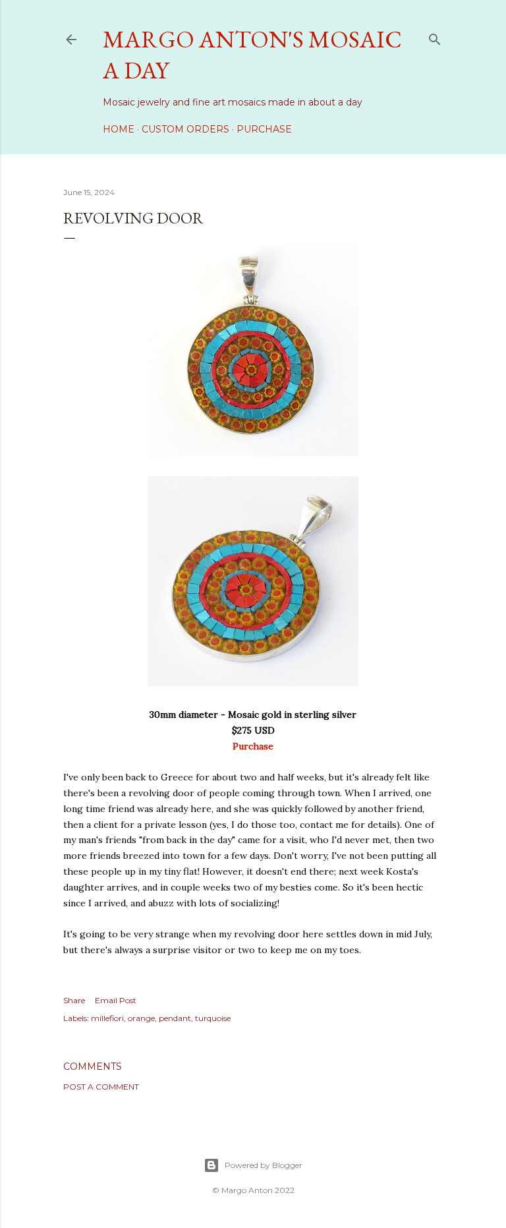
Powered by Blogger (263, 1165)
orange (141, 1018)
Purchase (264, 129)
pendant (175, 1018)
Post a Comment (101, 1087)
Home (118, 129)
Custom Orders (185, 129)
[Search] (435, 36)
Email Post (115, 1000)
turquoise (213, 1018)
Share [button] (74, 1000)
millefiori (107, 1018)
